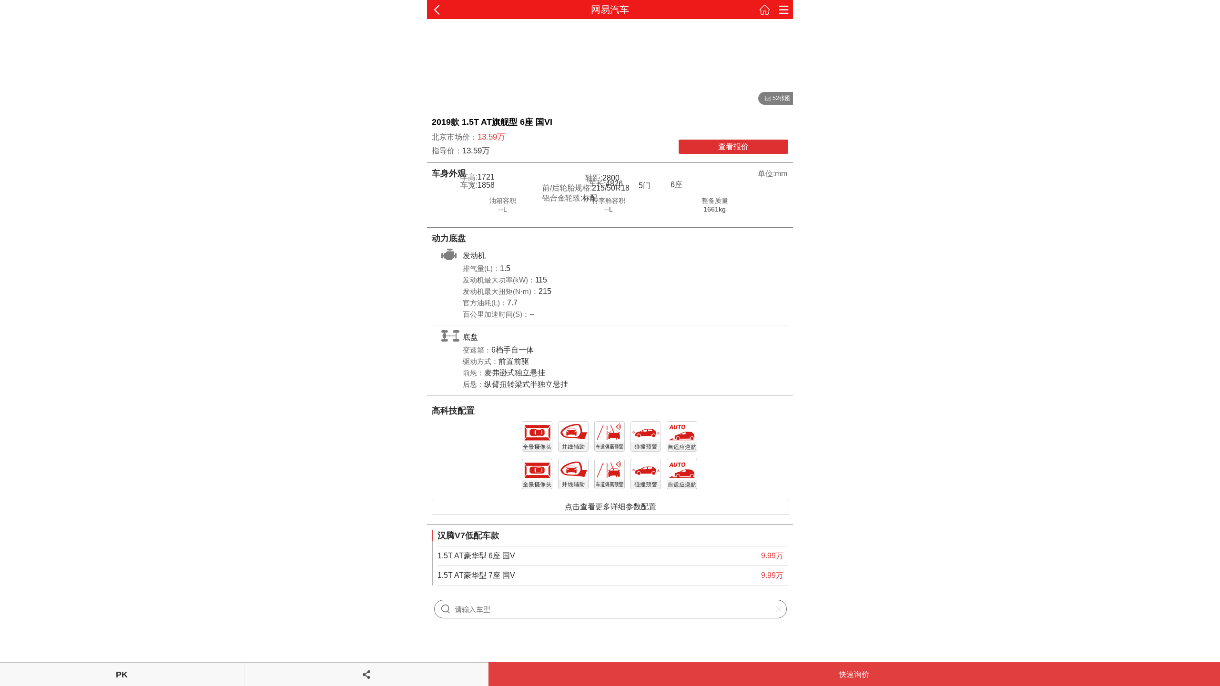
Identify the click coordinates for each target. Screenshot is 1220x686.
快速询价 (854, 674)
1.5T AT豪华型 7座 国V (476, 575)
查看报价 (733, 146)
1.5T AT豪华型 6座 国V (476, 556)
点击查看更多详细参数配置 (610, 507)
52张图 (774, 98)
